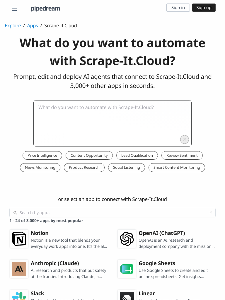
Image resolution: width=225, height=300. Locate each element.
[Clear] (211, 212)
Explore (13, 25)
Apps (32, 25)
